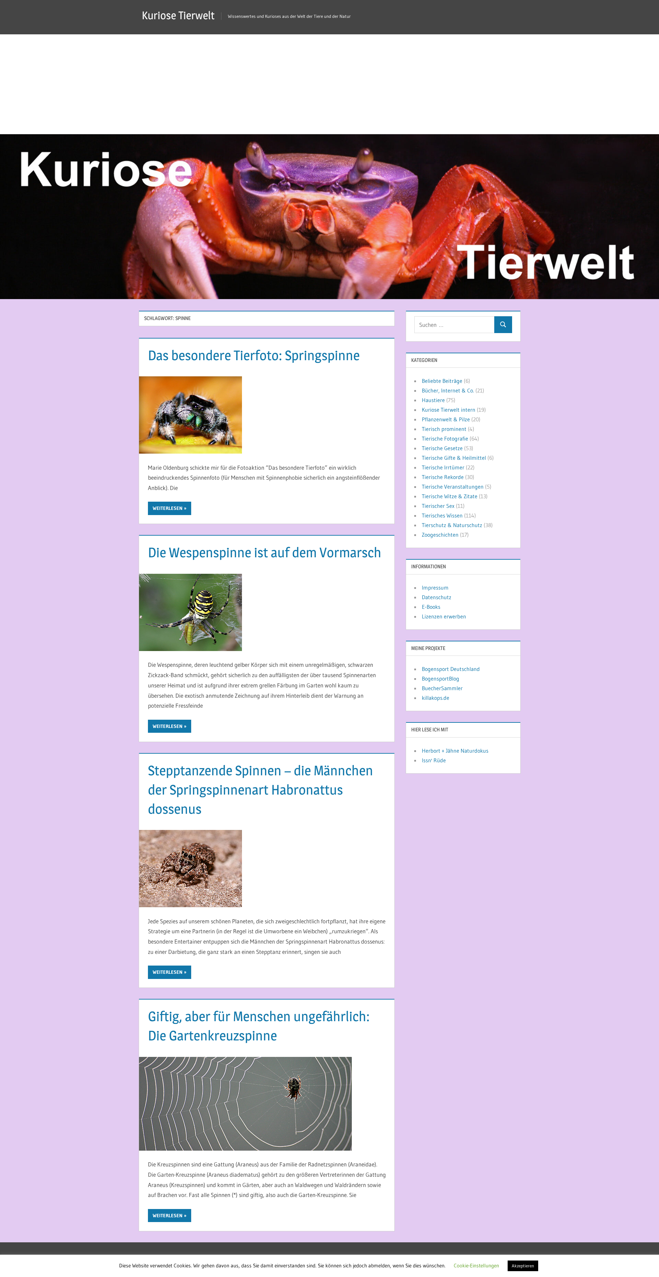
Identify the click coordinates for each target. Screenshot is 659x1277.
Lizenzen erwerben (444, 616)
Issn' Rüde (434, 760)
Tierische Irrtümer (443, 467)
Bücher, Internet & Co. (448, 390)
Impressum (435, 587)
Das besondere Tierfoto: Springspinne (254, 355)
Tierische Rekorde (443, 477)
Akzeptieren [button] (523, 1265)
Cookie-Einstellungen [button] (476, 1265)
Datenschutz (436, 597)
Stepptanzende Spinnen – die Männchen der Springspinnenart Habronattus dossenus (260, 789)
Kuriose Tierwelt (178, 15)
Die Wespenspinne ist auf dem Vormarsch (264, 552)
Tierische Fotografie (445, 438)
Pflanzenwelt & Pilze (446, 419)
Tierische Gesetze (442, 448)
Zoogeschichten (440, 534)
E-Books (431, 606)
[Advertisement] (329, 82)
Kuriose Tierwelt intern (448, 409)
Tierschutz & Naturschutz (452, 525)
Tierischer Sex (438, 505)
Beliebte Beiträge (442, 380)
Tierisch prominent (444, 428)
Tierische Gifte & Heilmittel (454, 457)
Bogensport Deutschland (451, 668)
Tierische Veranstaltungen (453, 486)
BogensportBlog (440, 678)
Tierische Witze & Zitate (449, 496)
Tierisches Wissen (442, 515)
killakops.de (435, 697)
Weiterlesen (168, 508)
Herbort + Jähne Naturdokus (455, 750)
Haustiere (433, 400)
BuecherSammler (442, 688)
